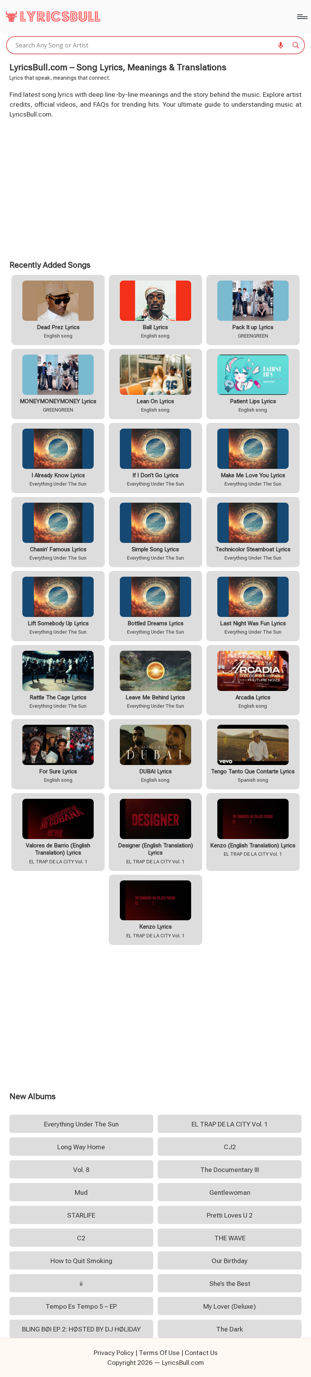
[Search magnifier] (296, 45)
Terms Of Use (159, 1352)
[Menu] (301, 16)
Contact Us (201, 1352)
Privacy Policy (114, 1352)
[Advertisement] (155, 188)
